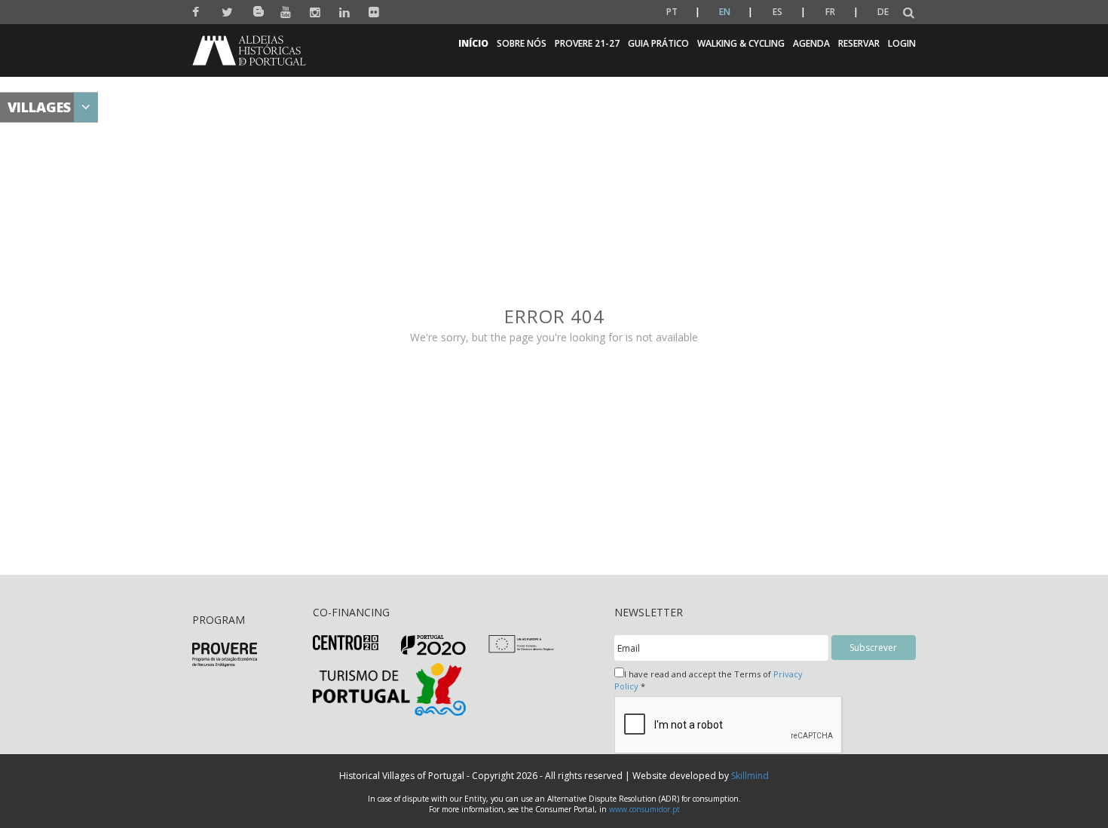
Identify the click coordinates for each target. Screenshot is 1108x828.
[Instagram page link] (315, 12)
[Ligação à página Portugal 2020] (434, 644)
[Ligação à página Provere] (224, 653)
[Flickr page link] (374, 12)
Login (902, 43)
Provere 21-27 (587, 43)
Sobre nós (521, 43)
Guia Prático (658, 43)
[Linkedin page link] (344, 12)
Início (473, 43)
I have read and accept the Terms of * (708, 680)
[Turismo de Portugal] (389, 688)
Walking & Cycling (741, 43)
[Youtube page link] (286, 12)
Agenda (811, 43)
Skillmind (750, 775)
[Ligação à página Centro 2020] (345, 641)
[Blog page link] (256, 9)
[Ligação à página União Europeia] (521, 643)
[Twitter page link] (227, 12)
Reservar (859, 43)
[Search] (908, 13)
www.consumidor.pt (644, 809)
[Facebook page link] (198, 12)
